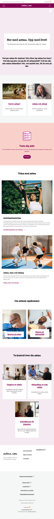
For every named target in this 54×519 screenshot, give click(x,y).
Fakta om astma (27, 454)
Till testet (27, 156)
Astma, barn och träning (11, 282)
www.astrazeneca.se (27, 509)
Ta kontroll (26, 458)
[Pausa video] (50, 11)
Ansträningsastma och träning (13, 229)
